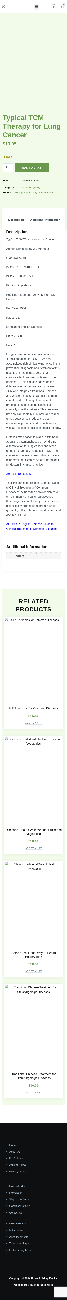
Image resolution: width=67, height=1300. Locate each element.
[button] (36, 7)
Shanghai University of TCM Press (34, 192)
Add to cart (31, 167)
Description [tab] (16, 219)
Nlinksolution (45, 1284)
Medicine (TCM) (31, 187)
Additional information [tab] (45, 219)
